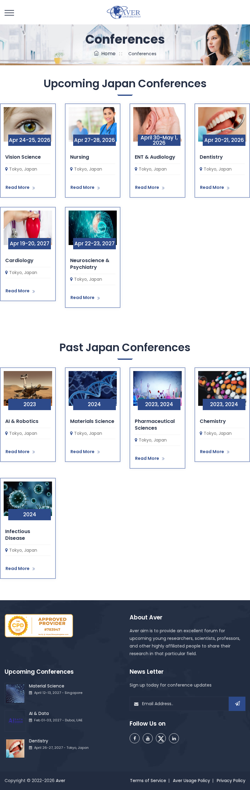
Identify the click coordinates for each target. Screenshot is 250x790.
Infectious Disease (17, 535)
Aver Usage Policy (191, 780)
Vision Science (23, 157)
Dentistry (211, 157)
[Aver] (125, 12)
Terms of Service (148, 780)
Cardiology (19, 260)
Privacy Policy (231, 780)
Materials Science (92, 421)
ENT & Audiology (155, 157)
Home (107, 53)
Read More (17, 187)
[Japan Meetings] (28, 124)
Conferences (141, 54)
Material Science (46, 686)
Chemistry (213, 421)
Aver (60, 780)
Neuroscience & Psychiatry (89, 264)
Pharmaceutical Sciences (155, 424)
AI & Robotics (21, 421)
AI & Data (39, 713)
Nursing (79, 157)
